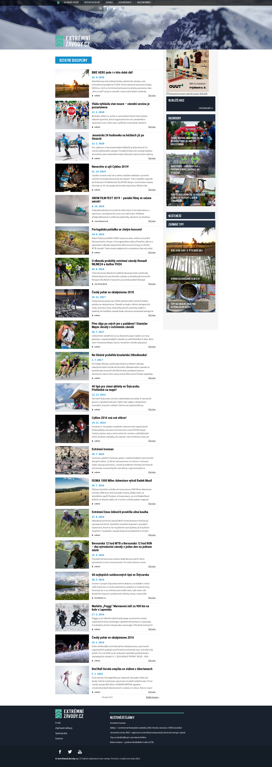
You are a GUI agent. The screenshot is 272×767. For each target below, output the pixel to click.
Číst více (152, 95)
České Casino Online (172, 319)
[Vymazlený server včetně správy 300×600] (186, 93)
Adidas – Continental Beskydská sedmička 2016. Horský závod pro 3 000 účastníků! (146, 727)
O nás (58, 722)
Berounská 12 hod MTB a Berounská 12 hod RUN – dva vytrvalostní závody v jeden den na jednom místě (122, 547)
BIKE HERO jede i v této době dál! (112, 72)
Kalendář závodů (71, 2)
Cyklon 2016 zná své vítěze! (109, 418)
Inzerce (59, 738)
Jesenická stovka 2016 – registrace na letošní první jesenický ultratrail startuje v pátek (147, 732)
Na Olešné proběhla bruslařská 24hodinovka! (119, 355)
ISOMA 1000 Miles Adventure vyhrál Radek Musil (122, 480)
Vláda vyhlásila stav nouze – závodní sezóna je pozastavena (121, 105)
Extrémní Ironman (103, 449)
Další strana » (152, 697)
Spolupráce (61, 733)
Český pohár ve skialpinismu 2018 (113, 292)
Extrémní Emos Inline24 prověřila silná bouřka (120, 512)
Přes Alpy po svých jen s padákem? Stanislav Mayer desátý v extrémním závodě (119, 325)
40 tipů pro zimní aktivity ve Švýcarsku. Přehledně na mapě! (116, 388)
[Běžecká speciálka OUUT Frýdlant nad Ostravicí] (187, 70)
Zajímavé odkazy (63, 728)
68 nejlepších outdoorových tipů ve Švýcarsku (120, 575)
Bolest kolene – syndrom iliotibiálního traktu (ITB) (132, 742)
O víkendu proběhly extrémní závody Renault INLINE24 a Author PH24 (119, 262)
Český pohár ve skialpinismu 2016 (113, 637)
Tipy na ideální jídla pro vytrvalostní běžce (128, 737)
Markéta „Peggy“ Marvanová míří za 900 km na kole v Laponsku (120, 608)
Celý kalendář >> (206, 107)
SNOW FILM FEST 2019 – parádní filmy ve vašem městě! (121, 199)
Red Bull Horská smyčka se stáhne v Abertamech (122, 669)
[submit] (100, 8)
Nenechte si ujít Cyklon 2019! (110, 166)
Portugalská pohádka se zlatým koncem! (117, 229)
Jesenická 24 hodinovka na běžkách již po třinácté (118, 137)
